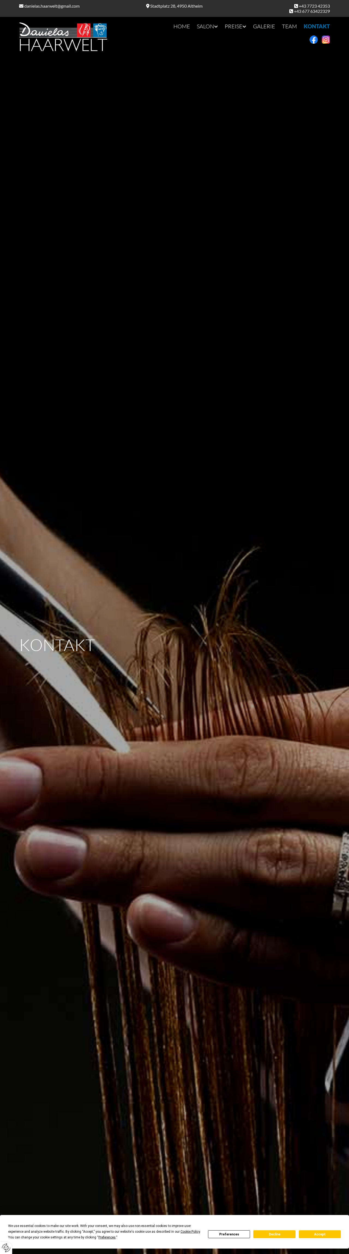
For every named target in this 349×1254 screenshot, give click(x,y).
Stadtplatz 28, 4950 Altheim (176, 5)
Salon (205, 26)
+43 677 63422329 (312, 11)
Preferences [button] (107, 1237)
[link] (204, 26)
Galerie (264, 26)
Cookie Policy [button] (190, 1232)
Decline (274, 1234)
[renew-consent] (6, 1248)
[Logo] (68, 36)
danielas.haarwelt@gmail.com (52, 5)
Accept (320, 1234)
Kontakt (317, 26)
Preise (233, 26)
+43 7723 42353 (314, 5)
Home (181, 26)
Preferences (229, 1234)
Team (289, 26)
